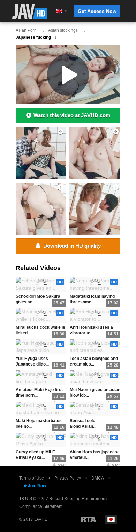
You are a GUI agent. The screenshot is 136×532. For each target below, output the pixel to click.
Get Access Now (97, 11)
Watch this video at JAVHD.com (71, 115)
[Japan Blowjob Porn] (40, 209)
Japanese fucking (33, 37)
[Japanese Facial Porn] (40, 153)
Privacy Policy (67, 478)
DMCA (97, 478)
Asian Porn (26, 30)
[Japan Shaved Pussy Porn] (95, 153)
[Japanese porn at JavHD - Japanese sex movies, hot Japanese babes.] (29, 11)
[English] (59, 11)
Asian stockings (63, 30)
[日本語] (111, 519)
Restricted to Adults (88, 519)
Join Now (37, 485)
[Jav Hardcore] (95, 209)
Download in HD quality (72, 246)
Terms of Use (31, 478)
